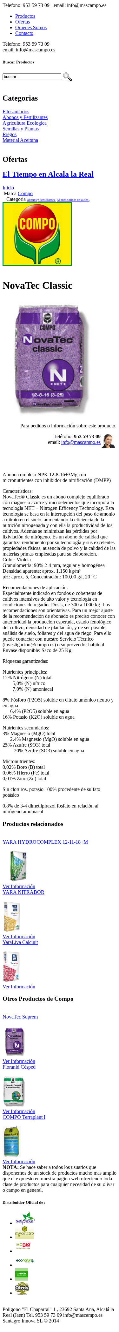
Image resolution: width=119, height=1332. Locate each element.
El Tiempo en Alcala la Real (48, 174)
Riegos (10, 134)
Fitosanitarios (16, 111)
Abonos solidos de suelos (73, 199)
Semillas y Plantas (21, 128)
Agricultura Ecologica (25, 123)
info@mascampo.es (81, 442)
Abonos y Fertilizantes (25, 117)
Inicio (8, 187)
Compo (25, 193)
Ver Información (19, 886)
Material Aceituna (20, 140)
